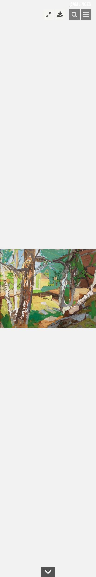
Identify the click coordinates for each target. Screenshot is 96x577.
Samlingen (80, 3)
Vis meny (86, 14)
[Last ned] (60, 14)
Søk (74, 14)
